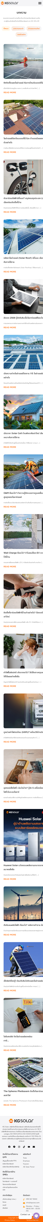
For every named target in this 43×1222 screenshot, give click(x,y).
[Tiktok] (24, 1147)
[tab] (6, 28)
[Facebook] (9, 1147)
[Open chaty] (36, 1216)
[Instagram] (19, 1147)
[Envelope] (34, 1147)
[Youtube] (29, 1147)
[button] (39, 3)
